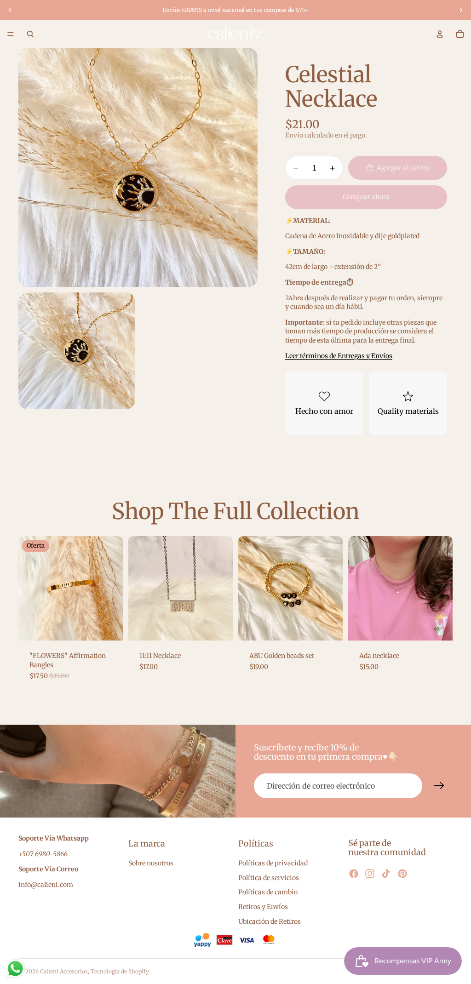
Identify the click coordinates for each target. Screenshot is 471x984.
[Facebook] (353, 873)
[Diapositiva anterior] (10, 10)
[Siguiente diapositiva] (461, 10)
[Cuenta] (440, 34)
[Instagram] (369, 873)
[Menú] (10, 34)
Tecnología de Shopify (120, 971)
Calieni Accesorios (64, 971)
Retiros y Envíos (263, 907)
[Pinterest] (402, 873)
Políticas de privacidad (273, 863)
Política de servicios (268, 878)
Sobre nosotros (150, 863)
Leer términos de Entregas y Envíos (338, 356)
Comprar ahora (366, 197)
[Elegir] (108, 626)
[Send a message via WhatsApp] (15, 968)
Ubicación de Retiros (269, 921)
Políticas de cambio (268, 892)
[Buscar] (30, 34)
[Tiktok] (385, 873)
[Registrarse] (439, 785)
